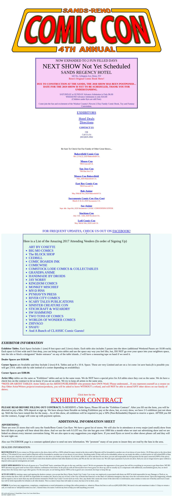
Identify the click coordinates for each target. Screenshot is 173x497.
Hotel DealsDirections (86, 120)
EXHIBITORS (86, 112)
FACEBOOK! (121, 231)
